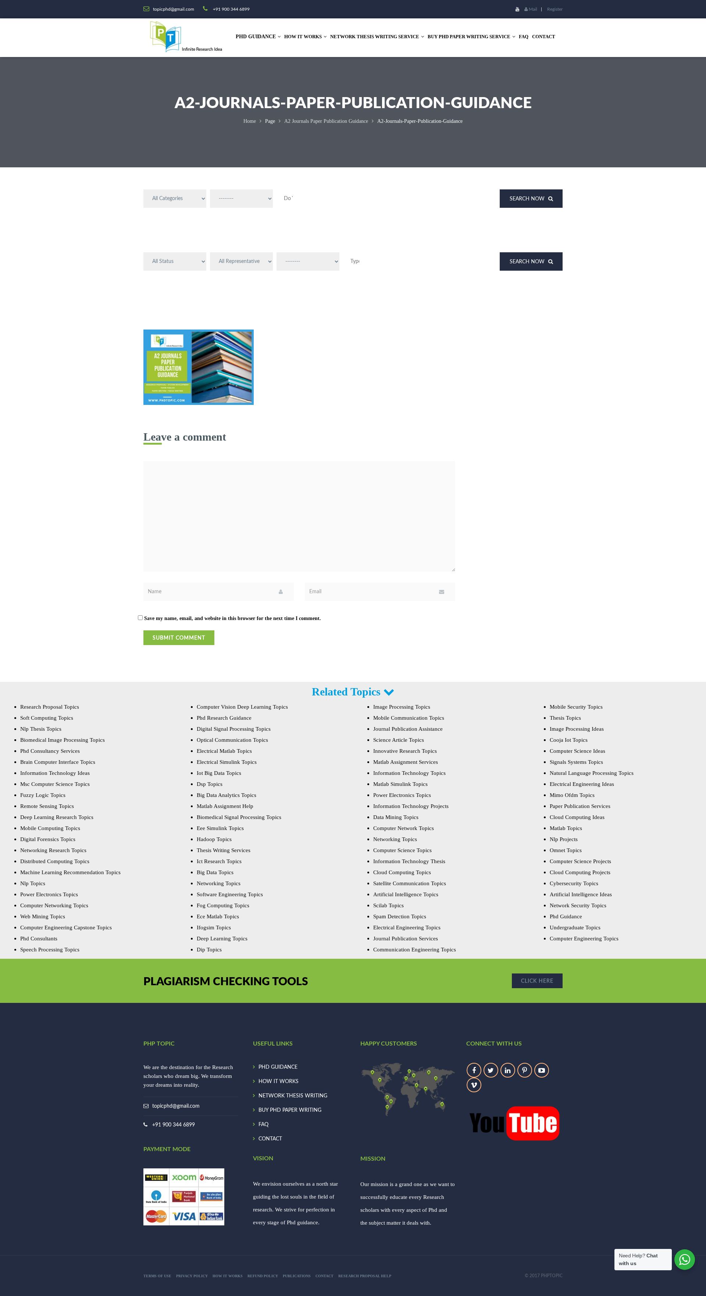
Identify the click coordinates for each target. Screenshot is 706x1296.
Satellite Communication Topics (409, 883)
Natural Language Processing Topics (592, 773)
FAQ (523, 36)
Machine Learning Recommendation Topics (70, 872)
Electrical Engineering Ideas (582, 784)
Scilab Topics (388, 905)
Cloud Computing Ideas (577, 817)
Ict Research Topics (219, 861)
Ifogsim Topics (214, 927)
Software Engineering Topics (230, 894)
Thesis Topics (565, 718)
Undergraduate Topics (575, 927)
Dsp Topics (209, 784)
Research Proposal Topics (49, 707)
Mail (532, 9)
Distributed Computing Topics (54, 861)
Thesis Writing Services (223, 850)
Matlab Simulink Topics (400, 784)
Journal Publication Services (405, 938)
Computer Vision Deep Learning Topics (242, 707)
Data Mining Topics (395, 817)
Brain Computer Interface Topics (57, 762)
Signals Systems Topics (576, 762)
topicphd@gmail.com (176, 1106)
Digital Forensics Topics (47, 839)
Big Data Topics (215, 872)
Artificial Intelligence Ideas (581, 894)
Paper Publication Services (580, 806)
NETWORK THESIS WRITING (292, 1096)
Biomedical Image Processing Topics (62, 740)
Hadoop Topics (214, 839)
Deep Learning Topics (222, 938)
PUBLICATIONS (297, 1276)
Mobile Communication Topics (408, 718)
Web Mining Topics (42, 916)
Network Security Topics (578, 905)
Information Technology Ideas (55, 773)
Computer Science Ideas (577, 751)
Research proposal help (364, 1276)
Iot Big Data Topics (219, 773)
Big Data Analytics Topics (226, 795)
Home (249, 121)
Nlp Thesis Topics (40, 729)
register (555, 9)
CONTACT (543, 36)
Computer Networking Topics (54, 905)
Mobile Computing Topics (50, 828)
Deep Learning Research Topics (56, 817)
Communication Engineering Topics (414, 950)
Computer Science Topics (402, 850)
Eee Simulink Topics (220, 828)
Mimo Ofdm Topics (572, 795)
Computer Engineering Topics (584, 938)
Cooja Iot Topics (569, 740)
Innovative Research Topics (405, 751)
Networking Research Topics (53, 850)
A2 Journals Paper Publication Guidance (326, 121)
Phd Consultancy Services (50, 751)
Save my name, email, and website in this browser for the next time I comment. (232, 618)
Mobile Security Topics (576, 707)
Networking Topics (218, 883)
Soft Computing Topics (46, 718)
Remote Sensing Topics (47, 806)
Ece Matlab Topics (218, 916)
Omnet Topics (566, 850)
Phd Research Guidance (224, 718)
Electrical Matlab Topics (224, 751)
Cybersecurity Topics (574, 883)
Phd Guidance (566, 916)
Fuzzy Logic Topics (42, 795)
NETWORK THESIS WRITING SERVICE (374, 36)
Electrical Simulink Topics (227, 762)
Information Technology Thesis (409, 861)
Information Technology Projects (411, 806)
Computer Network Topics (403, 828)
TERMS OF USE (157, 1276)
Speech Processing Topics (49, 950)
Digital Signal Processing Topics (234, 729)
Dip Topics (209, 950)
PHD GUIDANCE (277, 1067)
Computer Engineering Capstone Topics (66, 927)
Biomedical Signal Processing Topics (239, 817)
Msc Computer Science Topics (55, 784)
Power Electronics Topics (49, 894)
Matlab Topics (566, 828)
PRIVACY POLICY (192, 1276)
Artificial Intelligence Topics (405, 894)
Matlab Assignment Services (405, 762)
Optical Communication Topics (232, 740)
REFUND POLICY (262, 1276)
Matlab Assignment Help (225, 806)
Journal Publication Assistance (408, 729)
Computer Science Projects (580, 861)
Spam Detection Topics (399, 916)
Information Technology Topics (409, 773)
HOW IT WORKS (303, 36)
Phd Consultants (38, 938)
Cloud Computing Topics (402, 872)
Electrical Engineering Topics (407, 927)
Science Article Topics (398, 740)
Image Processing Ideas (577, 729)
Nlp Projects (564, 839)
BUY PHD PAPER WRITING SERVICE (469, 36)
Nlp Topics (32, 883)
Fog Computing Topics (223, 905)
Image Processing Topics (401, 707)
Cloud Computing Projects (580, 872)
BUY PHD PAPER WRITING (289, 1110)
